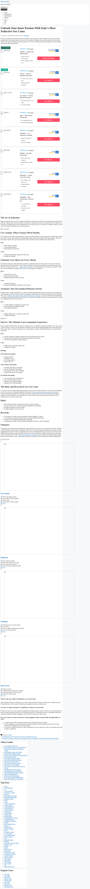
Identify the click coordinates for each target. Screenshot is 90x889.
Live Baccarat (8, 833)
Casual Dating (8, 813)
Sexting (6, 17)
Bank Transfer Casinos (10, 796)
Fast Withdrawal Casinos (11, 818)
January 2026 (8, 879)
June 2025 (7, 882)
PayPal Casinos (8, 837)
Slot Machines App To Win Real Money (15, 747)
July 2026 (7, 874)
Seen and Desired (5, 4)
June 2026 (7, 875)
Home (6, 12)
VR (5, 22)
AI (5, 24)
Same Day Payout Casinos (11, 843)
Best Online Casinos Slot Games (13, 752)
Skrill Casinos (8, 849)
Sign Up (3, 503)
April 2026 (7, 877)
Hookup (6, 825)
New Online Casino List (11, 746)
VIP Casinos (7, 862)
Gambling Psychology (10, 821)
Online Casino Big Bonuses (12, 776)
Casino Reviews (8, 808)
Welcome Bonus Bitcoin (11, 774)
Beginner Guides (9, 799)
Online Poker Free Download (12, 754)
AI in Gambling (8, 791)
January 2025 (8, 885)
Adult (5, 786)
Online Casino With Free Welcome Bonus (15, 755)
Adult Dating (7, 16)
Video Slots (7, 860)
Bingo (6, 800)
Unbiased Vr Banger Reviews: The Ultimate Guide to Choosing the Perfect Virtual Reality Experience (30, 738)
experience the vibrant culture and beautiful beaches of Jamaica (24, 295)
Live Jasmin (5, 493)
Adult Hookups (8, 788)
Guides (6, 822)
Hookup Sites (8, 14)
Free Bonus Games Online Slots (13, 771)
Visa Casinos (7, 863)
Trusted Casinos (8, 855)
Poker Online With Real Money (13, 760)
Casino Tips (7, 811)
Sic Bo (6, 848)
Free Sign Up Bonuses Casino (12, 763)
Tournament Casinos (9, 854)
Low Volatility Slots (9, 835)
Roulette (6, 841)
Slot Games (7, 851)
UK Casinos (7, 859)
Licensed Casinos (9, 832)
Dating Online (8, 816)
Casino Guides (8, 805)
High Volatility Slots (9, 824)
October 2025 (8, 880)
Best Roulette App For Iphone (12, 769)
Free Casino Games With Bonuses (13, 777)
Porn (5, 20)
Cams (5, 19)
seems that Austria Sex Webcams (29, 435)
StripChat (4, 557)
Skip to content (5, 1)
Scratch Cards (8, 844)
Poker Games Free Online (11, 761)
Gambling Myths (9, 819)
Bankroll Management (10, 797)
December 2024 (8, 887)
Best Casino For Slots (10, 757)
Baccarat (6, 794)
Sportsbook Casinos (9, 852)
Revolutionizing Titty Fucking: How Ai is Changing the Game (19, 736)
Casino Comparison (9, 803)
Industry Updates (9, 829)
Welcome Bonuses (9, 866)
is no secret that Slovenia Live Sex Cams (44, 392)
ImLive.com (5, 685)
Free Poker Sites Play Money (12, 758)
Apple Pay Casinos (9, 792)
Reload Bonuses (8, 840)
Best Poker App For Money (11, 765)
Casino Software (8, 810)
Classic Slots (7, 814)
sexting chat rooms (24, 267)
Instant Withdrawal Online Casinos (13, 772)
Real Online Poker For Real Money (14, 779)
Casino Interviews (9, 807)
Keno (5, 830)
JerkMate (4, 621)
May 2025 (7, 883)
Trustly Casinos (8, 857)
